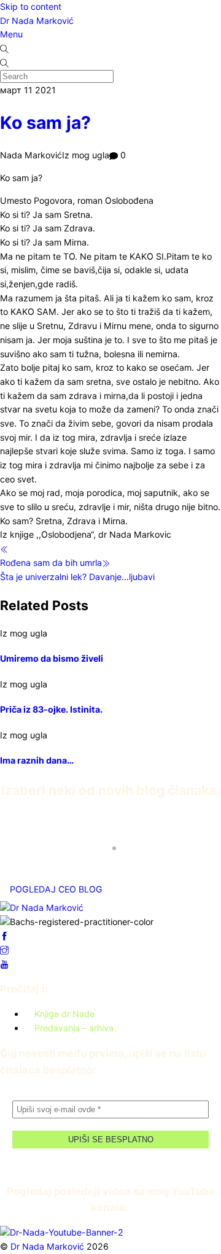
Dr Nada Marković (37, 20)
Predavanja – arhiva (74, 1028)
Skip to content (30, 6)
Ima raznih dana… (37, 760)
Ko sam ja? (45, 122)
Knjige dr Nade (64, 1013)
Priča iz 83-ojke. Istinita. (51, 709)
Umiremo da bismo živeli (51, 658)
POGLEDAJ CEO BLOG (56, 889)
